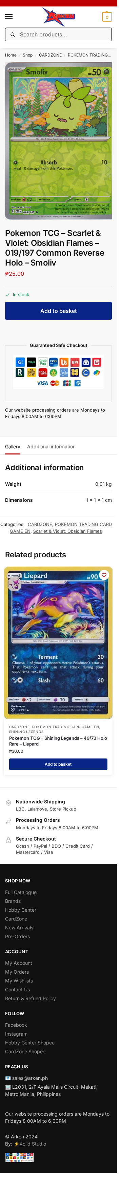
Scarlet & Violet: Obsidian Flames (67, 531)
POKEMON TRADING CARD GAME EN (65, 727)
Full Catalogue (21, 892)
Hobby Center (20, 910)
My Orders (17, 972)
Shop (28, 55)
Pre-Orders (17, 936)
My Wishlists (19, 981)
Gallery (12, 446)
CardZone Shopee (25, 1051)
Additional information (51, 446)
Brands (13, 901)
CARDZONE (50, 55)
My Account (18, 963)
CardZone (16, 919)
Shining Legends (26, 732)
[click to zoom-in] (61, 141)
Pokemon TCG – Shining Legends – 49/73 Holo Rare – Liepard (58, 741)
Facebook (16, 1025)
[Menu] (15, 17)
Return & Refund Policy (30, 998)
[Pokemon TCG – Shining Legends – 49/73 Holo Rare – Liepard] (58, 642)
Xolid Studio (32, 1144)
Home (11, 55)
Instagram (16, 1034)
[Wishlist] (104, 575)
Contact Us (17, 989)
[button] (106, 17)
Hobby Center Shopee (30, 1042)
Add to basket (58, 310)
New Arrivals (19, 927)
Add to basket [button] (58, 764)
